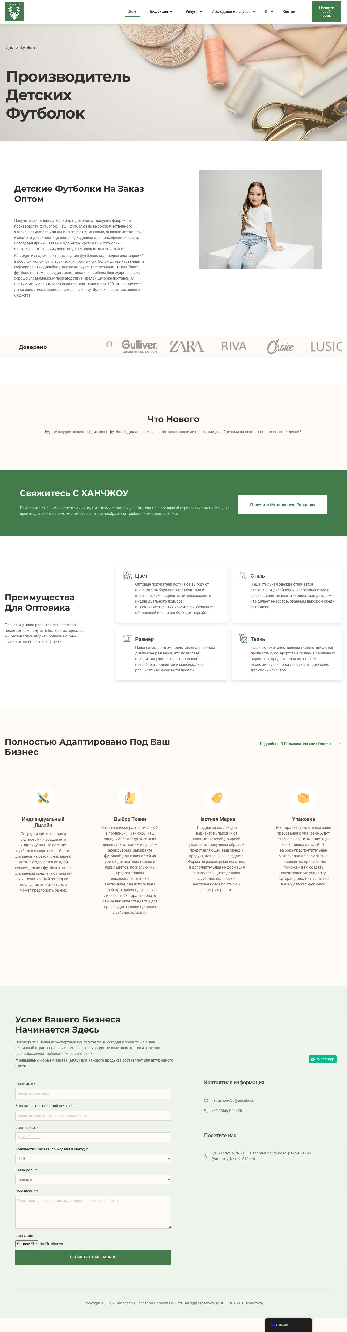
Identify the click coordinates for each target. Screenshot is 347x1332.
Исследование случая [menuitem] (231, 11)
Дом (10, 48)
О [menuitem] (266, 11)
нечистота (254, 1303)
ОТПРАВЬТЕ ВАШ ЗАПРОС (93, 1257)
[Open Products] (171, 11)
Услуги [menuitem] (192, 11)
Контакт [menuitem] (290, 11)
